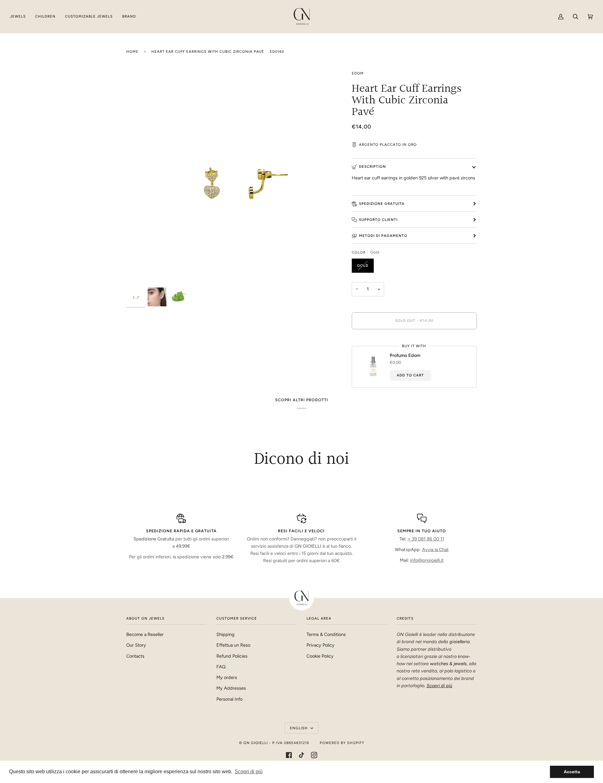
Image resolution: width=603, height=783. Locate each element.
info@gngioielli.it (426, 560)
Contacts (135, 656)
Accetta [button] (572, 771)
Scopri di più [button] (249, 771)
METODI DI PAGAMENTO (383, 235)
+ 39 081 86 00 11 (426, 539)
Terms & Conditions (326, 634)
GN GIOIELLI (255, 743)
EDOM (358, 73)
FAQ (220, 667)
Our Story (136, 645)
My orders (226, 677)
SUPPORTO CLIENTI (378, 219)
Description (372, 166)
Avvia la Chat (435, 549)
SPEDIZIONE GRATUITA (382, 203)
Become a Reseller (145, 634)
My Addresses (231, 688)
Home (132, 51)
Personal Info (229, 699)
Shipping (225, 634)
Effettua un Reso (233, 645)
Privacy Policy (320, 645)
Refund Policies (231, 656)
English (299, 728)
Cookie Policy (320, 656)
